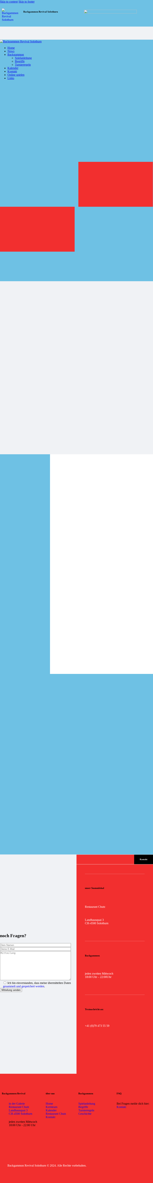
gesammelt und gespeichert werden (23, 986)
